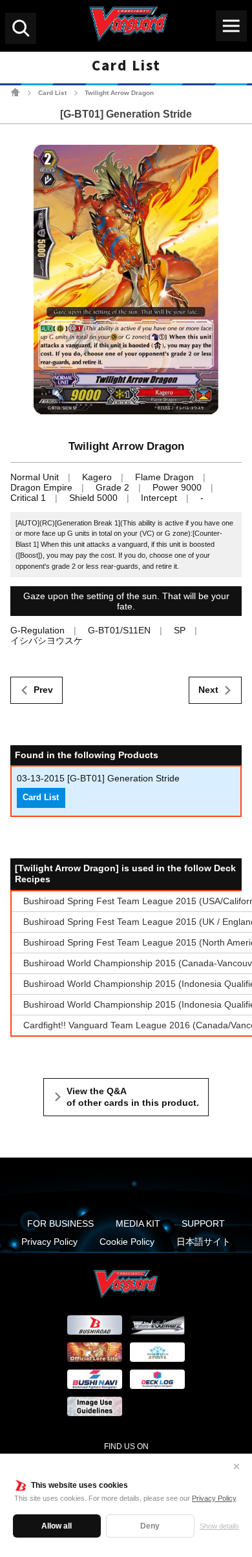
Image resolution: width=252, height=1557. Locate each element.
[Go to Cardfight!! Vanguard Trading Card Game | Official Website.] (15, 92)
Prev (43, 689)
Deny (150, 1526)
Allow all (56, 1526)
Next (208, 689)
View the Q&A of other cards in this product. (133, 1097)
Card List (52, 92)
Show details (219, 1526)
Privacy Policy (214, 1498)
